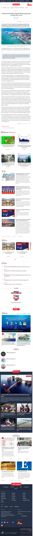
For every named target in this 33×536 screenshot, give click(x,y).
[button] (24, 259)
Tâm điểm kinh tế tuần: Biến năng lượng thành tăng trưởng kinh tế (8, 344)
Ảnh (1, 506)
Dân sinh (2, 153)
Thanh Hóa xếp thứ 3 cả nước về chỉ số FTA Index (13, 284)
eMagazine (29, 313)
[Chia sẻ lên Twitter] (25, 21)
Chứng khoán (19, 153)
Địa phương (5, 269)
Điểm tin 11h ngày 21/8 (11, 358)
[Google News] (19, 21)
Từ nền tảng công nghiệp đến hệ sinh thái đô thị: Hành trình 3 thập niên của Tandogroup (23, 344)
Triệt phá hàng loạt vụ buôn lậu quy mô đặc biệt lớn (23, 414)
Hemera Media (15, 532)
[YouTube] (7, 522)
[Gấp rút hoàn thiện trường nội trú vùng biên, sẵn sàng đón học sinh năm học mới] (8, 407)
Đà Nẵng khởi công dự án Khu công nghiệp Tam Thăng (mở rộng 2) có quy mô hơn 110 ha (23, 188)
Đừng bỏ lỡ (4, 240)
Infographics (25, 313)
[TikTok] (10, 522)
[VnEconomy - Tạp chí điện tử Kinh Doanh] (16, 484)
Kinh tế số (16, 7)
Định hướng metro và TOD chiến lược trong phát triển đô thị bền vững (8, 448)
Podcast (21, 313)
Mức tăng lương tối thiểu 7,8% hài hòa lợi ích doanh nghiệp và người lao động (8, 164)
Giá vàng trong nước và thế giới (8, 471)
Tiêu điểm (4, 7)
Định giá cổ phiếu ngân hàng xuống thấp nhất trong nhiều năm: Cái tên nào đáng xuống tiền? (24, 164)
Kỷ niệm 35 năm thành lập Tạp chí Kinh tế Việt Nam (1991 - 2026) (24, 448)
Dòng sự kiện (16, 436)
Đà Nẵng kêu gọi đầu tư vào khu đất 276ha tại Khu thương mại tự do (23, 174)
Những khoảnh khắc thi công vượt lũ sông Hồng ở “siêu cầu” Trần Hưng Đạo (24, 429)
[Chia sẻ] (30, 21)
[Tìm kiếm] (4, 4)
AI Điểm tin (16, 349)
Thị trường (27, 7)
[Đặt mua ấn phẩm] (29, 4)
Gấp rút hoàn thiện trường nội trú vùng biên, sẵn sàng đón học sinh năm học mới (8, 414)
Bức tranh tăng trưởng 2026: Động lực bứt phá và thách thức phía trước (23, 220)
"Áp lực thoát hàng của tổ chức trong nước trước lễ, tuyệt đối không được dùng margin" (24, 146)
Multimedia (4, 313)
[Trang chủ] (1, 7)
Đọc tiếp (4, 171)
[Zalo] (13, 522)
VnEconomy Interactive (22, 471)
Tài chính (12, 7)
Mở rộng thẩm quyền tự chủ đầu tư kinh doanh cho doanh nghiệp (15, 395)
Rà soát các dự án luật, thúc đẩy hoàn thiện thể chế (23, 200)
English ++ (16, 488)
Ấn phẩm (16, 288)
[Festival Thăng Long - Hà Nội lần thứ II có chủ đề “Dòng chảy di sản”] (8, 422)
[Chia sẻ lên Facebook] (23, 21)
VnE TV (18, 313)
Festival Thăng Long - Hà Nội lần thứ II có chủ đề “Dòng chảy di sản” (8, 429)
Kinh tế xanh (21, 7)
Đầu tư (8, 7)
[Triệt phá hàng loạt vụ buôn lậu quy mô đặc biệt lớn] (24, 407)
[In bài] (2, 21)
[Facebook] (2, 522)
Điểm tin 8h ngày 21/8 (11, 365)
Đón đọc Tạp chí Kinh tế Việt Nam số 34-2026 (23, 210)
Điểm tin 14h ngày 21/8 (11, 352)
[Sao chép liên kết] (28, 21)
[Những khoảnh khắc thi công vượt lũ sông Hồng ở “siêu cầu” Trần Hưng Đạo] (24, 422)
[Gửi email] (27, 21)
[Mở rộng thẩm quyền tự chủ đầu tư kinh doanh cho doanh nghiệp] (16, 384)
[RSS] (2, 525)
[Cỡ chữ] (3, 21)
